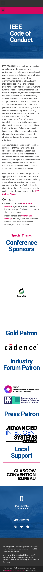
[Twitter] (21, 527)
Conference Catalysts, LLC (14, 570)
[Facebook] (28, 527)
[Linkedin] (15, 527)
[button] (3, 3)
